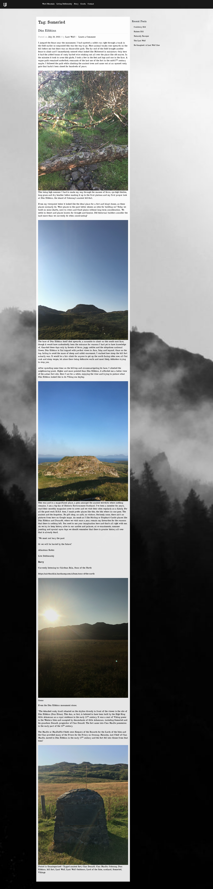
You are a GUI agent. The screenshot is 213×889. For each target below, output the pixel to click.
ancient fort (75, 866)
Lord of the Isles (94, 869)
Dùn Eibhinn (47, 30)
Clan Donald (89, 866)
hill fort (50, 869)
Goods (83, 4)
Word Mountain (48, 4)
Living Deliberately (64, 4)
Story (76, 4)
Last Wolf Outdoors (75, 869)
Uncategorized (54, 866)
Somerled (117, 869)
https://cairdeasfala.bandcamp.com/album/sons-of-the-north (66, 573)
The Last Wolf (140, 41)
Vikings (41, 872)
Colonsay (113, 866)
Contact (91, 4)
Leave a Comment (87, 36)
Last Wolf (70, 36)
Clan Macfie (102, 866)
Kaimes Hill (138, 31)
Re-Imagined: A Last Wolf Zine (147, 45)
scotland (107, 869)
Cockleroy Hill (140, 27)
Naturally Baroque (141, 36)
